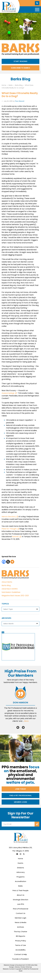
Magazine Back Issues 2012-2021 (15, 595)
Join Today (20, 789)
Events (20, 863)
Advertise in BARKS (10, 589)
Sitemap (29, 967)
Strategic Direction (20, 899)
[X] (8, 562)
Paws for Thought (9, 528)
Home (20, 858)
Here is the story (9, 516)
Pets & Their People (20, 890)
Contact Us (20, 913)
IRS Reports (20, 936)
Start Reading (20, 61)
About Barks (7, 582)
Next (23, 727)
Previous (17, 727)
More (26, 721)
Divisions (20, 868)
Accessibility (20, 950)
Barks (20, 886)
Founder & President (20, 959)
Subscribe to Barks (20, 68)
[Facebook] (4, 562)
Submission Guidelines (11, 592)
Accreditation (20, 881)
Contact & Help (20, 954)
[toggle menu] (37, 9)
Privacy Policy (20, 941)
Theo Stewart (19, 101)
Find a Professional (20, 909)
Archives (20, 927)
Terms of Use (20, 945)
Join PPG (20, 904)
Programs (20, 877)
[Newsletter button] (37, 824)
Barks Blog (6, 585)
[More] (12, 562)
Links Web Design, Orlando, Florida (23, 966)
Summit (15, 536)
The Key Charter (20, 931)
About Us (20, 895)
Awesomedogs (8, 393)
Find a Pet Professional (20, 795)
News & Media (20, 922)
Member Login (20, 802)
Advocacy (21, 872)
